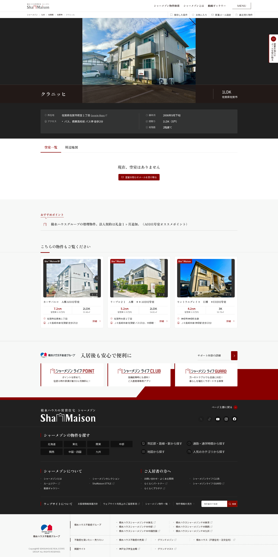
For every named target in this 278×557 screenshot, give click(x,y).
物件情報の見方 (184, 503)
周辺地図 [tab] (71, 147)
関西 (51, 452)
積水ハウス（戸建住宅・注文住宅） (214, 539)
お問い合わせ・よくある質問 (158, 478)
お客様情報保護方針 (88, 503)
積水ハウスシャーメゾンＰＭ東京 (192, 522)
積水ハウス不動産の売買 (131, 539)
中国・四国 (75, 452)
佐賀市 (59, 14)
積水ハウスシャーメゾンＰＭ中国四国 (138, 531)
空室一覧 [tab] (50, 147)
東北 (75, 444)
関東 (98, 444)
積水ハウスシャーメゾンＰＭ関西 (192, 526)
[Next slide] (97, 278)
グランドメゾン (165, 539)
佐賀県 (51, 14)
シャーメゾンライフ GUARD (207, 483)
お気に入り (201, 14)
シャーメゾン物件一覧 (156, 503)
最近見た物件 (246, 14)
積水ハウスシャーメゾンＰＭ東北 (136, 522)
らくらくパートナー (154, 483)
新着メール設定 (223, 14)
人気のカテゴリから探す (209, 451)
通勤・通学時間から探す (209, 443)
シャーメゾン (32, 14)
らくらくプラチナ (153, 488)
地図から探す (156, 451)
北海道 (52, 444)
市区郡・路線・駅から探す (164, 443)
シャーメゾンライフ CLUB (206, 478)
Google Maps (98, 115)
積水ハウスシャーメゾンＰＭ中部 (136, 526)
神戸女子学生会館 (128, 548)
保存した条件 (181, 14)
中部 (121, 444)
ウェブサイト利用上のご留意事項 (120, 503)
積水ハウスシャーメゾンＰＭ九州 (192, 531)
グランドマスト (165, 548)
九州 (43, 14)
